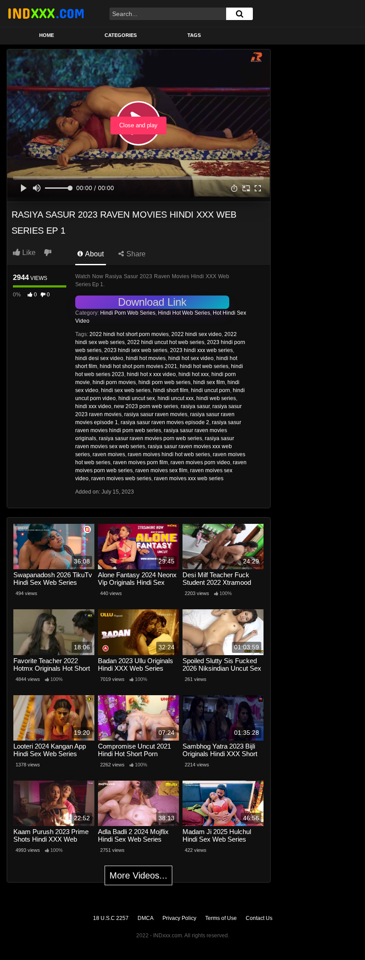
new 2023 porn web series (146, 406)
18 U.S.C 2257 (111, 918)
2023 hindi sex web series (135, 350)
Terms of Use (221, 918)
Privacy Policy (179, 918)
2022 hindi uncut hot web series (165, 342)
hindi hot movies (146, 358)
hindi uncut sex (136, 398)
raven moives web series (121, 478)
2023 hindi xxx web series (201, 350)
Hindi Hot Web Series (184, 313)
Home (46, 35)
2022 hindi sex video (196, 334)
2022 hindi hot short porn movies (129, 334)
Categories (121, 35)
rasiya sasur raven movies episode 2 (165, 422)
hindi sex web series (125, 390)
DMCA (146, 918)
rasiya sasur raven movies (155, 414)
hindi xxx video (93, 406)
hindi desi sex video (99, 358)
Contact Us (259, 918)
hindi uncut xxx (176, 398)
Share (135, 254)
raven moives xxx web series (188, 478)
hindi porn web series (164, 382)
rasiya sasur (195, 406)
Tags (194, 35)
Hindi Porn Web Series (127, 313)
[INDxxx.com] (46, 13)
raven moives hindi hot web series (169, 454)
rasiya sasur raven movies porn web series (150, 438)
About (94, 254)
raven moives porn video (200, 462)
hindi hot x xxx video (151, 374)
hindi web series (216, 398)
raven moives (109, 454)
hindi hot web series (204, 366)
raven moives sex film (161, 470)
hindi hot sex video (191, 358)
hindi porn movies (114, 382)
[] (239, 14)
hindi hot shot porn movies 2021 (138, 366)
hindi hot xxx (193, 374)
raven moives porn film (140, 462)
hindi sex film (209, 382)
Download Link (152, 302)
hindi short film (170, 390)
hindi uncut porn (210, 390)
